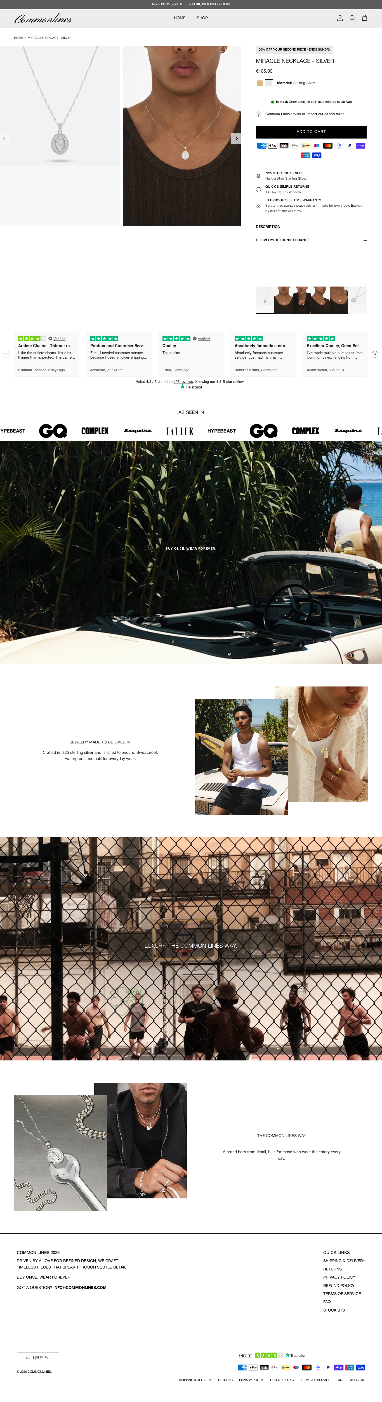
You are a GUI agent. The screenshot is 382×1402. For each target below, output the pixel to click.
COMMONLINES (39, 1371)
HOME (180, 18)
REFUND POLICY (339, 1286)
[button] (236, 138)
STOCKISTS (334, 1310)
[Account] (338, 18)
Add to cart (311, 132)
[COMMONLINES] (43, 18)
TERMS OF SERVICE (342, 1294)
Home (18, 38)
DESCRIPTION (268, 226)
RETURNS (332, 1269)
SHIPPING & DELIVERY (344, 1261)
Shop (202, 18)
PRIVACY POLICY (339, 1277)
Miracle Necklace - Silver (50, 38)
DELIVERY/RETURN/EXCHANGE (283, 240)
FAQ (327, 1302)
